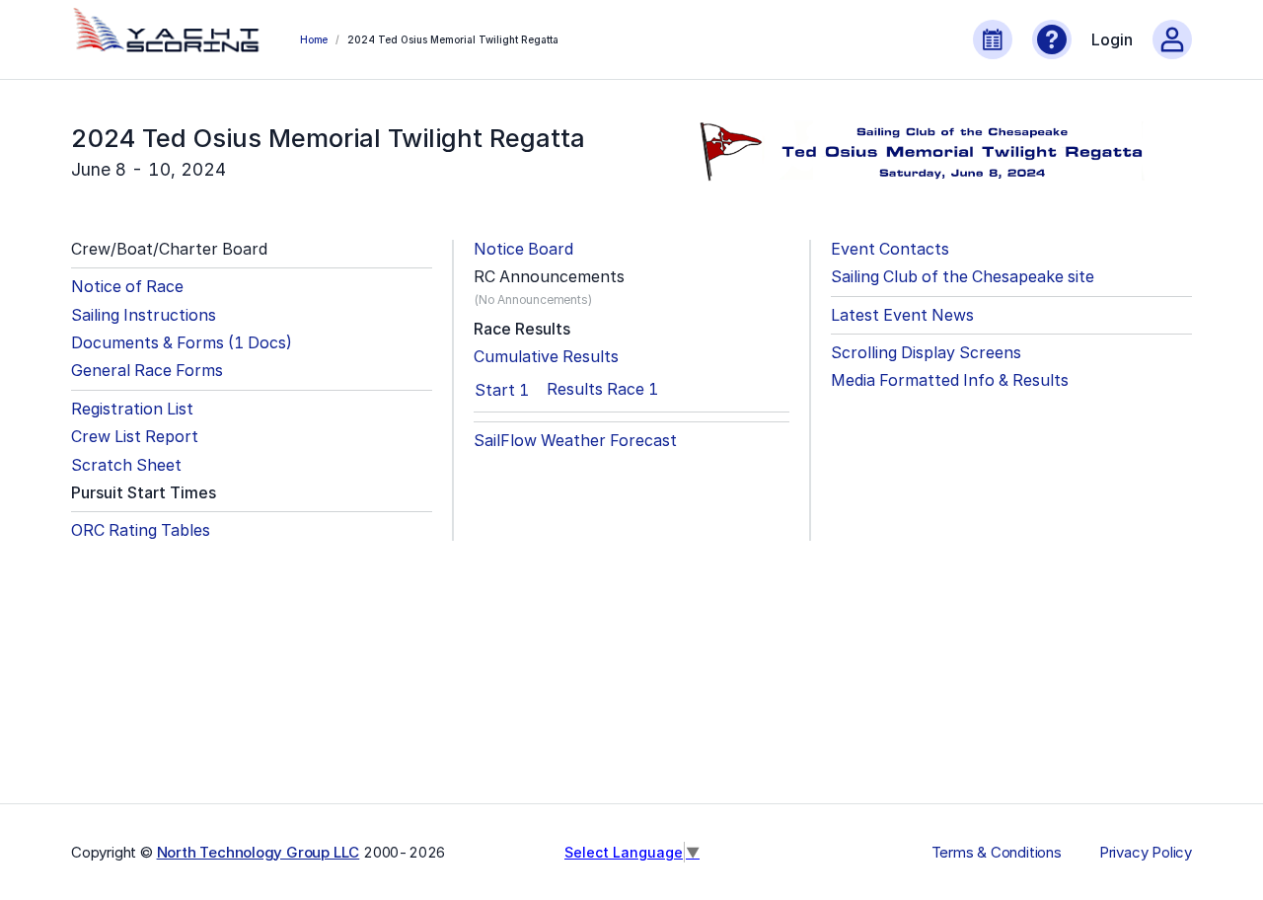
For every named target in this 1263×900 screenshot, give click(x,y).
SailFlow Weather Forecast (575, 440)
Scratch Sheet (126, 465)
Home (314, 39)
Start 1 (502, 390)
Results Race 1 (602, 389)
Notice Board (523, 249)
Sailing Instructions (143, 315)
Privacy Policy (1145, 853)
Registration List (132, 409)
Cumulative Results (546, 356)
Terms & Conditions (996, 853)
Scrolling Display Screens (926, 352)
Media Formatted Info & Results (950, 380)
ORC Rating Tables (140, 530)
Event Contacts (890, 249)
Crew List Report (134, 436)
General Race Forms (147, 370)
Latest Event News (902, 315)
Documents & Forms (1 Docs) (181, 343)
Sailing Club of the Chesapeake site (962, 276)
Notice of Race (127, 286)
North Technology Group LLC (258, 852)
